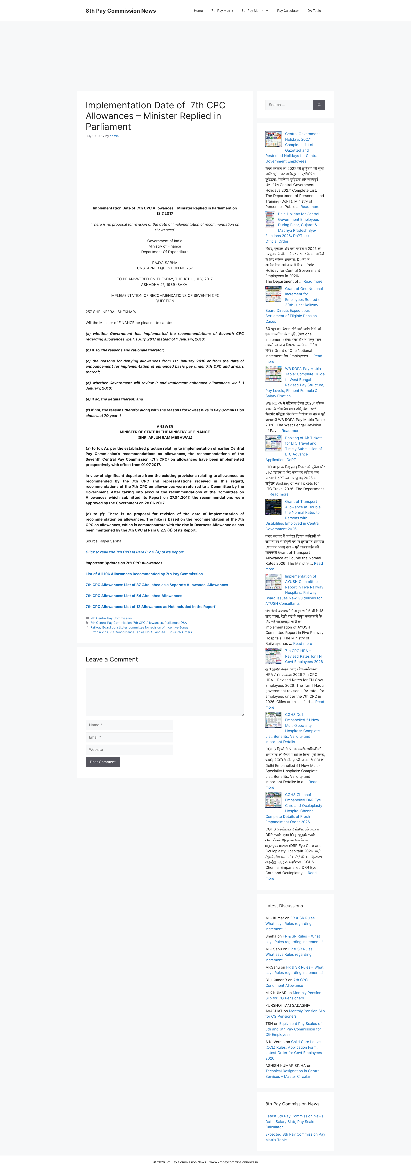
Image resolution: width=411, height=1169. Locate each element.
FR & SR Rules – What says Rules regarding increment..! (291, 923)
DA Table (314, 11)
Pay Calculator (288, 11)
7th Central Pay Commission (111, 618)
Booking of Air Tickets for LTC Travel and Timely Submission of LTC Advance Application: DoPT (294, 449)
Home (198, 11)
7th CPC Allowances (148, 622)
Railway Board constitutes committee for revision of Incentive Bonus (139, 627)
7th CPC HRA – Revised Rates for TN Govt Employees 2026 (304, 656)
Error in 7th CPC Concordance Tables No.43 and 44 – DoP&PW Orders (141, 632)
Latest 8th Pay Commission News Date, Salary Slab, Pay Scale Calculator (294, 1121)
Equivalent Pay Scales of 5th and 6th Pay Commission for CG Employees (293, 1029)
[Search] (319, 105)
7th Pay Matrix (222, 11)
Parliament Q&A (176, 622)
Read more (310, 207)
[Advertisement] (205, 51)
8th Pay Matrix (252, 11)
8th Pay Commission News (121, 10)
